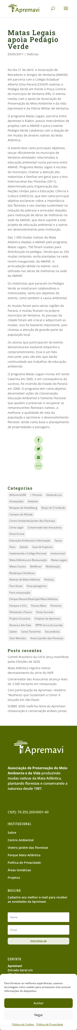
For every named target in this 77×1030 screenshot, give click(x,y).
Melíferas (35, 566)
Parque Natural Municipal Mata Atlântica (33, 599)
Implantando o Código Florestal (27, 553)
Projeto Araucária (19, 618)
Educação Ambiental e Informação (29, 540)
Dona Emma (16, 534)
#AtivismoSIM (17, 495)
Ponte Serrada (44, 612)
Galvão (24, 547)
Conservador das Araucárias (45, 527)
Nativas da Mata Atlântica (24, 579)
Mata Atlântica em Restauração (28, 560)
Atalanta (33, 501)
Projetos (14, 878)
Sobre (12, 833)
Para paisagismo (37, 586)
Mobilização (53, 566)
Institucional (58, 553)
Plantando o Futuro (20, 612)
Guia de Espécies (42, 547)
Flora (12, 547)
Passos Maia (38, 605)
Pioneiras (56, 605)
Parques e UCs (18, 605)
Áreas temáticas (19, 870)
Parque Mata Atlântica (24, 855)
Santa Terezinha (31, 631)
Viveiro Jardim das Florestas (46, 638)
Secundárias (52, 631)
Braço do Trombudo (53, 508)
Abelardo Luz (54, 495)
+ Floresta (36, 495)
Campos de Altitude (21, 514)
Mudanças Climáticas (22, 573)
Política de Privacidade (49, 1024)
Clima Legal (16, 527)
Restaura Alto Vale (20, 625)
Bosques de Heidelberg (23, 508)
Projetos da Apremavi (47, 618)
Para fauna (15, 586)
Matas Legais (59, 560)
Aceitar (39, 1003)
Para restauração (19, 592)
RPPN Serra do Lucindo (49, 625)
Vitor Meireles (17, 638)
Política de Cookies (23, 1024)
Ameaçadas (16, 501)
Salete (13, 631)
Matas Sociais (17, 566)
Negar (38, 1015)
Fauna (58, 540)
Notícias (32, 54)
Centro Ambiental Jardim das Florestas (32, 521)
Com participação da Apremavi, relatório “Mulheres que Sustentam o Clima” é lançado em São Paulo (37, 695)
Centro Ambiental (21, 840)
